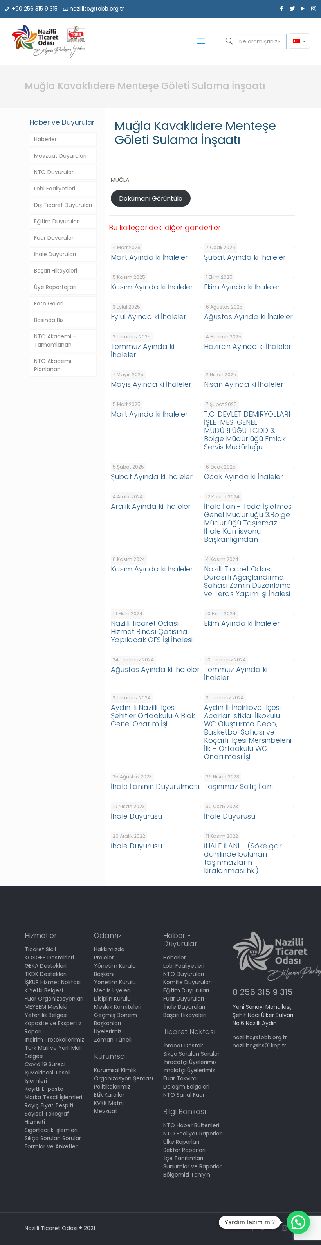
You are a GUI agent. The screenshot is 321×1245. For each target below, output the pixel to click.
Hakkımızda (109, 949)
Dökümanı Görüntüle (150, 198)
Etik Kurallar (109, 1095)
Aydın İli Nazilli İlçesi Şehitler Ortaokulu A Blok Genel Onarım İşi (153, 715)
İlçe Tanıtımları (183, 1158)
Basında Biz (49, 320)
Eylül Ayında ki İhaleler (148, 317)
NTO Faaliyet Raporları (193, 1133)
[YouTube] (303, 8)
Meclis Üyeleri (112, 990)
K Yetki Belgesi (44, 990)
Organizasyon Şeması (123, 1078)
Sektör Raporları (184, 1150)
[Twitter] (293, 8)
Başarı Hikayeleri (55, 271)
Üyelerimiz (108, 1031)
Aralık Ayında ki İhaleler (151, 506)
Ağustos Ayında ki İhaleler (248, 317)
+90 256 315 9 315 (35, 9)
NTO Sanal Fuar (184, 1095)
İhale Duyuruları (55, 254)
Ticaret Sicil (40, 949)
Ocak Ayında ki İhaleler (243, 476)
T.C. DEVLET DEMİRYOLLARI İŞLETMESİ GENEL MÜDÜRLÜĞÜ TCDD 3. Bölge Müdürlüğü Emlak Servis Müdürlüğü (247, 430)
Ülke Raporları (181, 1142)
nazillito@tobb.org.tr (97, 9)
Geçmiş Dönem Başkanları (115, 1019)
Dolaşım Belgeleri (186, 1086)
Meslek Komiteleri (117, 1007)
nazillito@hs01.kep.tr (259, 1045)
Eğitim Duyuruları (57, 221)
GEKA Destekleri (46, 966)
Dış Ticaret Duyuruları (63, 205)
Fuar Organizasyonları (54, 998)
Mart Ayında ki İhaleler (149, 257)
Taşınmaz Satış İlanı (238, 786)
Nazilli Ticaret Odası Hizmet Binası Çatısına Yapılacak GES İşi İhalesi (152, 631)
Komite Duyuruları (187, 982)
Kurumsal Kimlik (115, 1070)
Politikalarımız (112, 1086)
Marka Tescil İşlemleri (53, 1097)
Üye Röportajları (55, 287)
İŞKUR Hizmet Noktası (53, 982)
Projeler (104, 957)
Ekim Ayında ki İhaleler (242, 287)
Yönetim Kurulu (115, 982)
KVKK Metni (109, 1103)
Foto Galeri (48, 303)
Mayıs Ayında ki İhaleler (151, 384)
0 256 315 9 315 (262, 992)
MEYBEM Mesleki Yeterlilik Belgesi (46, 1011)
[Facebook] (282, 8)
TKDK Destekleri (46, 974)
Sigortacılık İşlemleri (51, 1130)
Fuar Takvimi (180, 1078)
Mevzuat (105, 1111)
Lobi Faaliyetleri (54, 188)
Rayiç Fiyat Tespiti (49, 1105)
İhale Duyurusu (136, 816)
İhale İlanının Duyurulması (155, 786)
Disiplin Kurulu (112, 998)
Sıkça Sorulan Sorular (53, 1138)
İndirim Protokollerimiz (54, 1040)
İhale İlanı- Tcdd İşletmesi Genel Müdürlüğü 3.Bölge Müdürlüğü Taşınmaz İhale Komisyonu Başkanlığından (248, 522)
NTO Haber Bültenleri (191, 1125)
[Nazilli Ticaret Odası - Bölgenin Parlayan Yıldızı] (48, 41)
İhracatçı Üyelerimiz (190, 1062)
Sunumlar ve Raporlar (192, 1166)
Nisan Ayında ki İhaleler (243, 384)
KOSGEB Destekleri (49, 957)
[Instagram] (314, 8)
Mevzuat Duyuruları (60, 156)
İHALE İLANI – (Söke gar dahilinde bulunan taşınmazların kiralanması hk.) (243, 858)
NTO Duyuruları (54, 172)
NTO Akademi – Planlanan (55, 365)
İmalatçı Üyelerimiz (189, 1070)
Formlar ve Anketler (51, 1146)
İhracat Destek (183, 1045)
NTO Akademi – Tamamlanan (55, 340)
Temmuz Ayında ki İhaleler (142, 350)
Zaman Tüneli (113, 1040)
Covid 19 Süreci (45, 1064)
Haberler (45, 139)
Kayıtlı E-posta (44, 1089)
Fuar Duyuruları (54, 238)
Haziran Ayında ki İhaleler (247, 346)
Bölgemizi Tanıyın (186, 1175)
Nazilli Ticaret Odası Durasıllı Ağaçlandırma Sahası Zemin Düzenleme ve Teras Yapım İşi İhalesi (247, 581)
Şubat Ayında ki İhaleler (245, 257)
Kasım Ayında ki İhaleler (152, 287)
